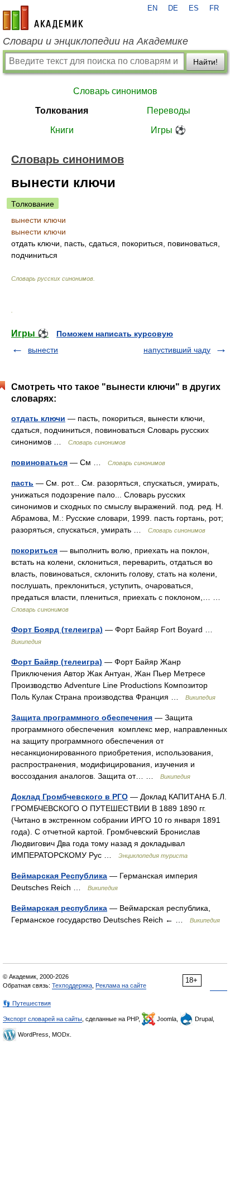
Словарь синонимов (115, 91)
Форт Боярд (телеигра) (57, 629)
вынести (43, 349)
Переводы (168, 110)
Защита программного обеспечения (81, 717)
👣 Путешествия (27, 1003)
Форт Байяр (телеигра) (56, 661)
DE (173, 8)
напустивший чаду (176, 349)
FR (214, 8)
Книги (62, 130)
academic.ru (43, 18)
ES (194, 8)
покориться (34, 550)
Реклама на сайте (120, 985)
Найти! (205, 61)
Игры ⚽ (168, 130)
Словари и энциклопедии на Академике (95, 41)
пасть (22, 483)
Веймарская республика (59, 908)
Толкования (61, 110)
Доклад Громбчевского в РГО (69, 796)
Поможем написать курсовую (114, 333)
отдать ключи (38, 418)
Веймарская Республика (59, 875)
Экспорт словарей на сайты (42, 1019)
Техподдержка (72, 985)
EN (152, 8)
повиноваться (39, 462)
